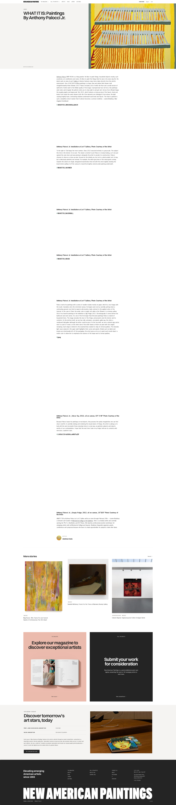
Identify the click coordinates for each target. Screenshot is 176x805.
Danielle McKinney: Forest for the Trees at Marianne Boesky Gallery (88, 604)
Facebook (114, 778)
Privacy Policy (38, 801)
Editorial (70, 778)
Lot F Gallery (74, 81)
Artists (69, 772)
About (113, 772)
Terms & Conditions (28, 801)
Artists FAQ (92, 772)
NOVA (69, 774)
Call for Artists (94, 770)
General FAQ (93, 774)
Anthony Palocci (61, 77)
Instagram (114, 774)
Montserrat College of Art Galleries (82, 520)
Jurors (69, 776)
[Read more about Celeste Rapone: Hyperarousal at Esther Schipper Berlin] (131, 589)
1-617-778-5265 (137, 780)
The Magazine (71, 770)
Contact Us (114, 770)
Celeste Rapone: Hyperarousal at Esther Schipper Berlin (128, 618)
